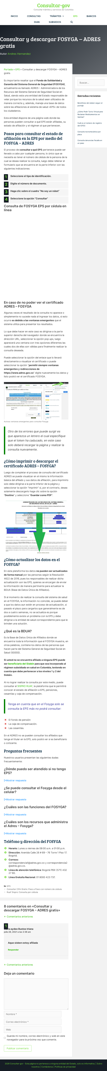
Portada (8, 69)
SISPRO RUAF (24, 686)
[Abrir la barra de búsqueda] (72, 22)
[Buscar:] (91, 83)
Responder (13, 950)
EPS (75, 16)
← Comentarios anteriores (18, 916)
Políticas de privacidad (65, 1066)
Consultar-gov (53, 5)
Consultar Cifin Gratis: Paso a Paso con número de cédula (34, 889)
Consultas (34, 16)
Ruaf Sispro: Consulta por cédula (22, 892)
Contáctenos (47, 1066)
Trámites (55, 16)
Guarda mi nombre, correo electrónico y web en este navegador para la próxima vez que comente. (36, 1038)
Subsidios (55, 22)
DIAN (37, 22)
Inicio (14, 16)
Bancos (91, 16)
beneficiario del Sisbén (21, 663)
